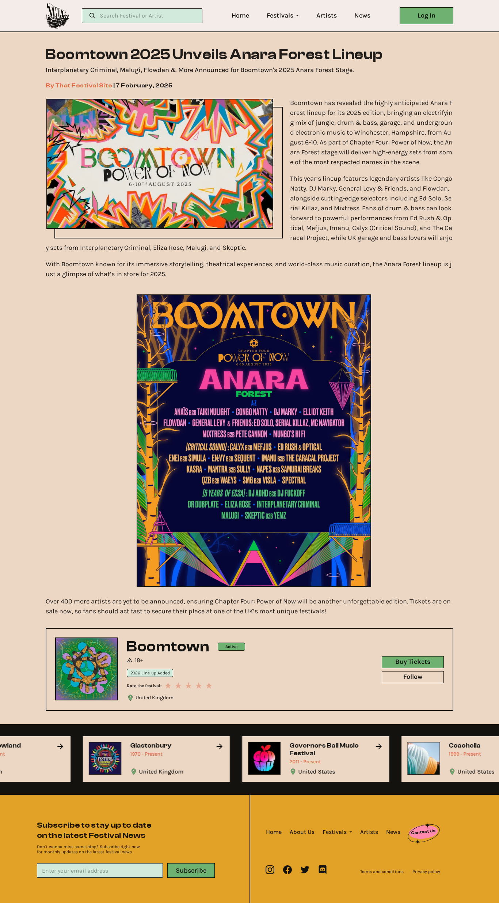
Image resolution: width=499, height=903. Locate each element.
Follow (412, 677)
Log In (426, 15)
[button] (240, 15)
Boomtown (168, 646)
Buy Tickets (412, 662)
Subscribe (191, 870)
